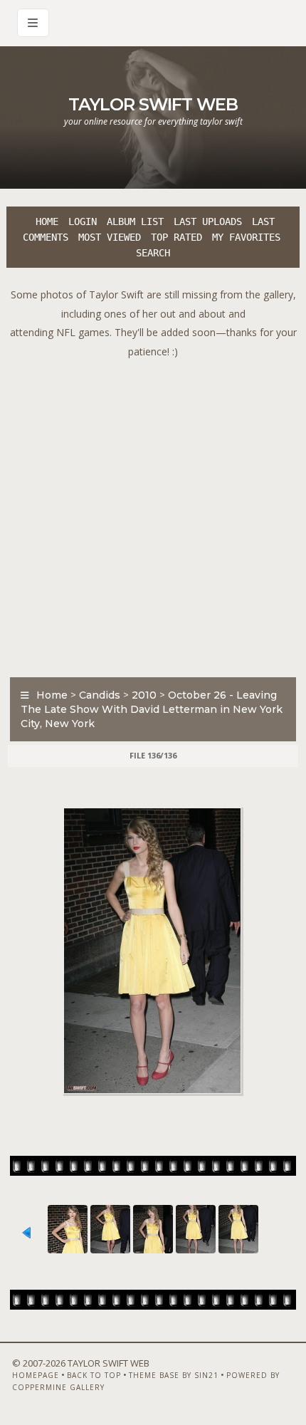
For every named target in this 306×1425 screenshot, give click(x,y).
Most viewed (109, 237)
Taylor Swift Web (153, 104)
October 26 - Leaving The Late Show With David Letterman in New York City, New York (152, 709)
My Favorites (246, 237)
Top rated (176, 237)
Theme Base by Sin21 (173, 1375)
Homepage (35, 1375)
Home (47, 221)
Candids (99, 695)
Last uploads (208, 221)
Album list (135, 221)
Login (82, 221)
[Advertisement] (153, 514)
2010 (144, 695)
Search (153, 253)
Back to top (94, 1375)
